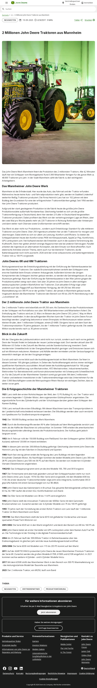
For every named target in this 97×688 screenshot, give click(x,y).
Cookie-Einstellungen (48, 679)
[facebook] (4, 668)
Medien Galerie (38, 649)
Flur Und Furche (66, 648)
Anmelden (88, 3)
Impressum (72, 673)
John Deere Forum (86, 645)
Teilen (77, 20)
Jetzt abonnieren (48, 612)
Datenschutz (8, 673)
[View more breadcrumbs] (11, 15)
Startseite (5, 15)
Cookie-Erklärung (86, 673)
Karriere (35, 641)
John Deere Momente (86, 661)
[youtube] (15, 668)
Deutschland (89, 668)
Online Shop (86, 655)
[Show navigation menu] (6, 2)
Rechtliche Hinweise (56, 673)
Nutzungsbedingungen (36, 673)
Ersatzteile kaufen (9, 645)
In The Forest (65, 652)
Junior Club (85, 651)
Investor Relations (39, 645)
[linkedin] (21, 668)
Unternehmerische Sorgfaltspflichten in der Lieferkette (42, 656)
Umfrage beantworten (49, 628)
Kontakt (19, 673)
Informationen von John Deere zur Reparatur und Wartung (16, 650)
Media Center (65, 644)
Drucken (88, 20)
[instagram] (10, 668)
